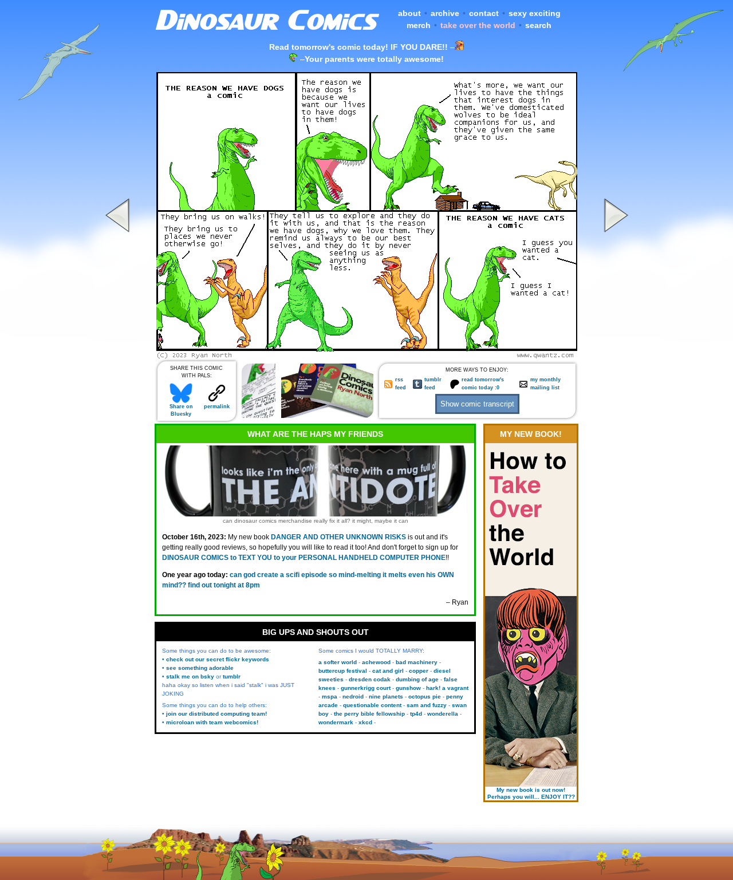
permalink (217, 406)
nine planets (386, 696)
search (538, 25)
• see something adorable (198, 668)
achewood (376, 662)
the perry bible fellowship (369, 714)
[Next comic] (614, 355)
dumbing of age (417, 679)
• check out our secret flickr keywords (215, 659)
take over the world (477, 25)
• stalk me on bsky (188, 676)
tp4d (416, 714)
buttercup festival (342, 671)
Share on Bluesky (181, 410)
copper (418, 671)
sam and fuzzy (427, 705)
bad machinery (417, 662)
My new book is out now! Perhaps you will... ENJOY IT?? (531, 793)
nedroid (353, 696)
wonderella (442, 714)
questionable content (372, 705)
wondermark (335, 722)
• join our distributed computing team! (214, 714)
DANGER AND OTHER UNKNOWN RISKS (338, 537)
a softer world (337, 662)
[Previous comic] (119, 355)
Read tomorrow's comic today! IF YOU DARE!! (358, 47)
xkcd (365, 722)
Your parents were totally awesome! (374, 59)
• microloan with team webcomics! (210, 722)
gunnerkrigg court (366, 688)
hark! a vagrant (447, 688)
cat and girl (388, 671)
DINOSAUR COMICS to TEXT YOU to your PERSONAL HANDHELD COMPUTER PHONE (304, 558)
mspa (329, 696)
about (409, 13)
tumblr (232, 676)
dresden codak (370, 679)
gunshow (408, 688)
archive (445, 13)
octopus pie (424, 696)
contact (484, 13)
